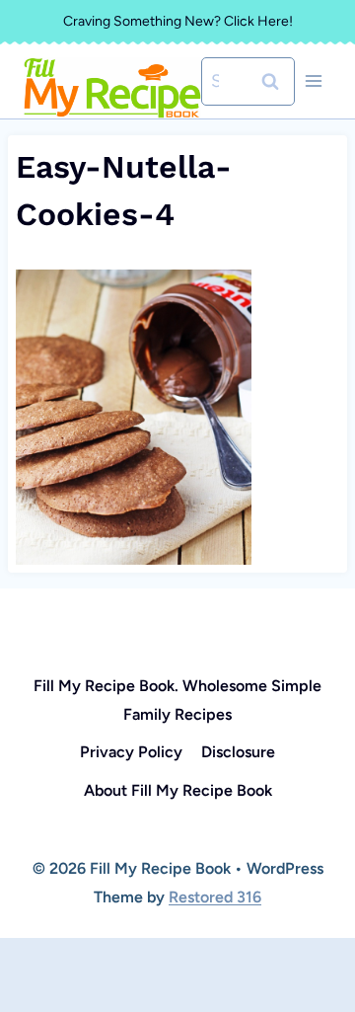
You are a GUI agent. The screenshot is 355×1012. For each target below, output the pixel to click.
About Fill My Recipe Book (178, 790)
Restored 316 (215, 897)
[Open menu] (313, 81)
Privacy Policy (131, 751)
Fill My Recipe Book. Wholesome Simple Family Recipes (177, 700)
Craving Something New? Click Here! (178, 21)
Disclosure (238, 751)
